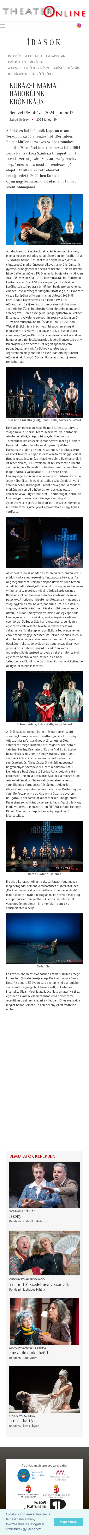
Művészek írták (66, 68)
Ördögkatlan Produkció (27, 1279)
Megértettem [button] (68, 1521)
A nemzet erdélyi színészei (29, 68)
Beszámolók (18, 74)
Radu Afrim (30, 1358)
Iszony (15, 1216)
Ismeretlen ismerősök (26, 62)
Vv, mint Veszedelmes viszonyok (39, 1284)
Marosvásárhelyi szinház (28, 1347)
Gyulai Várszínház (22, 1416)
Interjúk (15, 56)
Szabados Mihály (34, 1289)
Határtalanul (57, 56)
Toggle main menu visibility (3, 26)
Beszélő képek (42, 74)
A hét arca (33, 56)
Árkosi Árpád (31, 1426)
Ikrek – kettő (21, 1421)
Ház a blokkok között (29, 1352)
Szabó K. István (33, 1221)
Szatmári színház (22, 1211)
